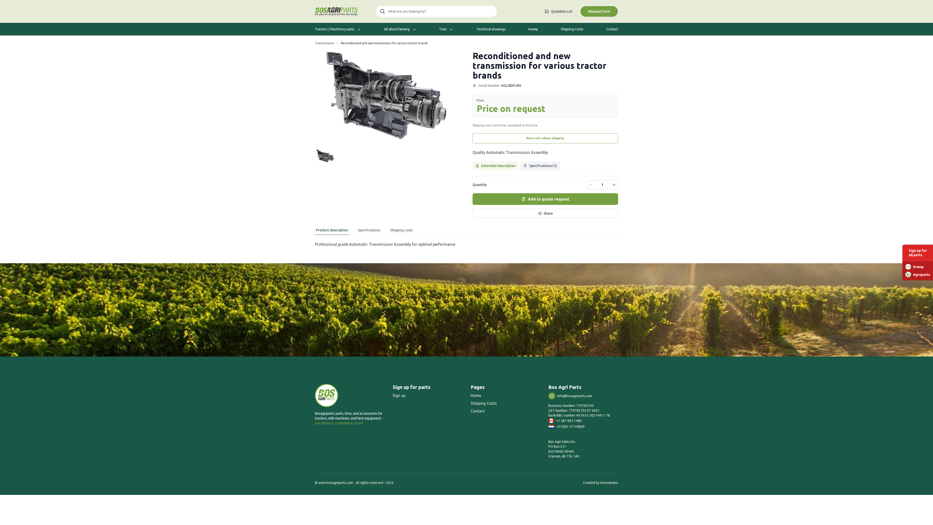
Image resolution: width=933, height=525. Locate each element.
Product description (332, 230)
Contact (612, 29)
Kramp (533, 29)
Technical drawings (491, 29)
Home (476, 395)
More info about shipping (545, 138)
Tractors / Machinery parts (335, 29)
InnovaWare (609, 483)
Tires (443, 29)
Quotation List (561, 11)
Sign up (399, 395)
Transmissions (324, 43)
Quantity (480, 185)
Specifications (369, 230)
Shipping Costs (572, 29)
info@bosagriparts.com (574, 396)
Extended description (498, 166)
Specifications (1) (543, 166)
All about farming (397, 29)
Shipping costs (401, 230)
